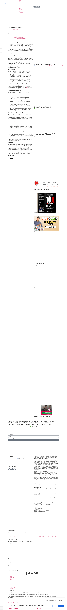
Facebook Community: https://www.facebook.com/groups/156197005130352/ (21, 599)
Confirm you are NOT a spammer (14, 570)
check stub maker (27, 57)
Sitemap (11, 581)
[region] (55, 602)
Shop (19, 4)
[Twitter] (12, 469)
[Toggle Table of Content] (8, 33)
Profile (20, 1)
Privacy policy (13, 608)
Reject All (55, 606)
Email (9, 558)
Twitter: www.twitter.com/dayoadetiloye (15, 600)
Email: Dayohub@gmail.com (13, 602)
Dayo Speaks (12, 577)
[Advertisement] (20, 170)
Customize (49, 606)
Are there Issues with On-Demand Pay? (21, 38)
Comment (10, 543)
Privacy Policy (12, 580)
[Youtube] (14, 469)
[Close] (64, 598)
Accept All (61, 606)
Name (9, 554)
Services (20, 2)
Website (9, 562)
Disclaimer (11, 578)
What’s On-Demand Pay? (14, 34)
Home (20, 0)
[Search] (35, 62)
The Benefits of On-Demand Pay (20, 36)
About (11, 576)
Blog (19, 3)
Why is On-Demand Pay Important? (19, 37)
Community (21, 12)
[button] (12, 533)
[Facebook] (9, 469)
